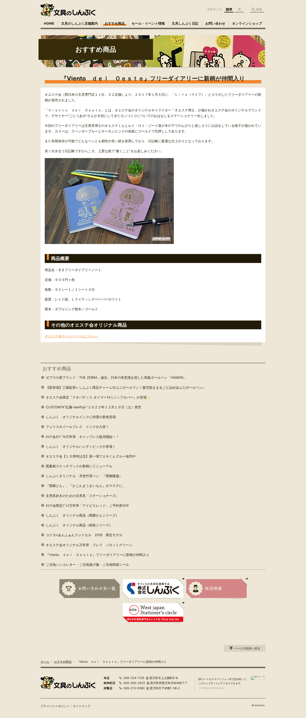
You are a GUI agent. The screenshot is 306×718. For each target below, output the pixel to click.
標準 (229, 9)
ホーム (45, 661)
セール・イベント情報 (148, 23)
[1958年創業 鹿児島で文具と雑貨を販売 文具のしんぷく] (68, 10)
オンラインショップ (247, 23)
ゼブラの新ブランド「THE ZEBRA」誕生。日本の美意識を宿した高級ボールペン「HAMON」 (116, 377)
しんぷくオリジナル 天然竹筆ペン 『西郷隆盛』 (84, 476)
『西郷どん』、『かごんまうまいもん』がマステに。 (86, 486)
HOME (49, 23)
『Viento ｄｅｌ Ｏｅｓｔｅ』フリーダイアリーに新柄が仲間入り (97, 555)
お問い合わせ (215, 23)
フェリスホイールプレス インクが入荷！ (77, 427)
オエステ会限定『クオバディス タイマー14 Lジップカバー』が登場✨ (98, 397)
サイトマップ (81, 706)
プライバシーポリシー (55, 706)
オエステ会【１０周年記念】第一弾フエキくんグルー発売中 (91, 456)
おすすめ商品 (115, 23)
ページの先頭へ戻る (247, 648)
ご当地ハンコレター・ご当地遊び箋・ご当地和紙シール (87, 564)
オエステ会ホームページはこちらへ (71, 336)
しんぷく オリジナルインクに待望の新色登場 (81, 417)
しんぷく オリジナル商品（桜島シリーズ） (79, 525)
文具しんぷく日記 (185, 23)
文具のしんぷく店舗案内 (79, 23)
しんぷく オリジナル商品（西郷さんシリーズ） (82, 515)
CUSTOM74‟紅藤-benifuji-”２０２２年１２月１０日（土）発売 (93, 407)
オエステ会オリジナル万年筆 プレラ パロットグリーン (89, 545)
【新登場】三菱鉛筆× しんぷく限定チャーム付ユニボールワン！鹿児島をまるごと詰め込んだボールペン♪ (125, 387)
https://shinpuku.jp (213, 687)
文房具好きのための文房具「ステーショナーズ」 (82, 496)
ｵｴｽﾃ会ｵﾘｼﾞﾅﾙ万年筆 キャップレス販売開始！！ (82, 437)
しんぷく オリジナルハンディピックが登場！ (81, 446)
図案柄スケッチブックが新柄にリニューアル (79, 466)
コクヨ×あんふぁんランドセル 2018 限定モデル (84, 535)
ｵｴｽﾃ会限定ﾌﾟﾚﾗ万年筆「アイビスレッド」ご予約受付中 (87, 505)
